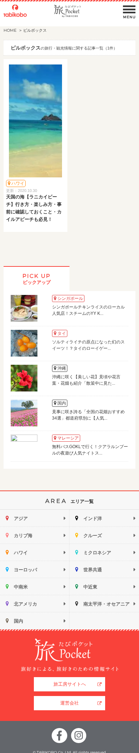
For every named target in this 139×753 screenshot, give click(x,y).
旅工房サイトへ (69, 684)
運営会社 (69, 703)
